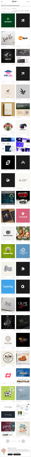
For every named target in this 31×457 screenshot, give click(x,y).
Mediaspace (19, 117)
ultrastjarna (4, 46)
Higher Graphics (20, 223)
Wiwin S (19, 46)
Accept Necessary (17, 454)
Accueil (2, 3)
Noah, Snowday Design (21, 64)
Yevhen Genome (20, 152)
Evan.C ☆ (4, 99)
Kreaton (4, 152)
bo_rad (4, 64)
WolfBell (4, 206)
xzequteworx (19, 241)
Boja (4, 117)
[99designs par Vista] (14, 1)
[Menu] (1, 1)
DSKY (4, 365)
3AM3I (19, 206)
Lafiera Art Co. (5, 135)
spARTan (4, 383)
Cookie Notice (17, 452)
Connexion (28, 1)
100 (19, 441)
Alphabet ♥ (19, 365)
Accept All (10, 454)
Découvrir (5, 3)
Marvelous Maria (20, 188)
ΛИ (18, 28)
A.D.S (4, 28)
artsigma (19, 99)
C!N (4, 454)
